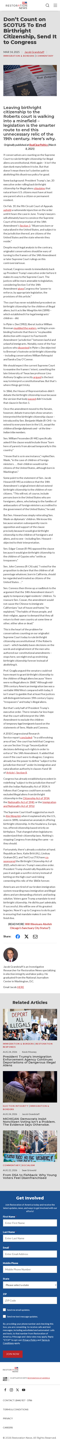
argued (37, 377)
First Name (9, 1216)
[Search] (47, 5)
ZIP (5, 1294)
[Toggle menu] (55, 5)
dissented (23, 347)
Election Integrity (16, 1106)
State (6, 1278)
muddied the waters (25, 328)
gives (21, 288)
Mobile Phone (10, 1263)
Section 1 (25, 225)
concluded (26, 737)
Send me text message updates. (22, 1316)
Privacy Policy (30, 1340)
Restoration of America (39, 1378)
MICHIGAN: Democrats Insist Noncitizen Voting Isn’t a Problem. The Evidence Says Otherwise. (29, 1121)
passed (32, 398)
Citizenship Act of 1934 (36, 798)
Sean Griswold (29, 1170)
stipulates (39, 188)
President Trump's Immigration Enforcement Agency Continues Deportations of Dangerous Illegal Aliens (29, 1061)
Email (6, 1247)
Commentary (44, 56)
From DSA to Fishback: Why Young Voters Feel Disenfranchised (30, 1176)
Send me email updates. (18, 1309)
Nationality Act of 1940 (21, 802)
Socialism (28, 1165)
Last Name (9, 1232)
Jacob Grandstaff (34, 52)
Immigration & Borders (19, 56)
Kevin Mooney (29, 1051)
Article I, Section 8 (16, 772)
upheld (7, 210)
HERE (20, 987)
